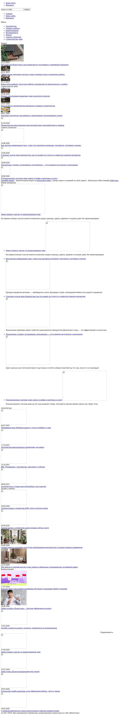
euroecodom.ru (27, 632)
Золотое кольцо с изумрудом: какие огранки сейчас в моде (25, 528)
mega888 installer (7, 180)
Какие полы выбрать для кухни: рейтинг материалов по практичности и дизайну (34, 84)
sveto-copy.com (84, 632)
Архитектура (11, 26)
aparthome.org (40, 630)
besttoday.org (16, 630)
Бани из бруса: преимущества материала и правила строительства (28, 106)
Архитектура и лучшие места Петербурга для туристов (23, 486)
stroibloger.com (95, 630)
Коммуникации (12, 30)
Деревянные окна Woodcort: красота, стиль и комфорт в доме (26, 428)
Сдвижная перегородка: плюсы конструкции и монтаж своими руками (30, 711)
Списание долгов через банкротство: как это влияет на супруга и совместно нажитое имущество (41, 155)
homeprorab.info (83, 630)
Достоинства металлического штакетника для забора (22, 447)
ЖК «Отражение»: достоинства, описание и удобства (23, 467)
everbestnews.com (71, 632)
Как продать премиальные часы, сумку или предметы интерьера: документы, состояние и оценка (41, 145)
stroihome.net (50, 632)
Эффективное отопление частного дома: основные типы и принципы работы (33, 74)
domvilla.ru (61, 630)
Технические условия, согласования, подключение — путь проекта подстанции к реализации (39, 165)
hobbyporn (114, 180)
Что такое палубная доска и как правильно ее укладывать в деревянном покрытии (34, 65)
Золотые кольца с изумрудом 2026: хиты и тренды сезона (24, 508)
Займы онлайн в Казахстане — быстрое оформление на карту (26, 608)
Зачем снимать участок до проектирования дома (20, 214)
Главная (9, 14)
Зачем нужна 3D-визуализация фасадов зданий (20, 672)
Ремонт (9, 35)
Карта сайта (10, 3)
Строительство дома (14, 39)
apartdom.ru (5, 630)
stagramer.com (38, 632)
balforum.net (95, 632)
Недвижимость (12, 33)
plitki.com (5, 632)
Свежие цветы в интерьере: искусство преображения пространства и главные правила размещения (41, 547)
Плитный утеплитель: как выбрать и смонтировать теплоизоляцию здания (31, 115)
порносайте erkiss (44, 180)
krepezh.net (106, 630)
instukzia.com (51, 630)
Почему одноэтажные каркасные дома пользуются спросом (25, 96)
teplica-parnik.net (27, 630)
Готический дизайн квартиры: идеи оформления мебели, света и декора (30, 691)
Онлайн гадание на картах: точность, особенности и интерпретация (29, 628)
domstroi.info (71, 630)
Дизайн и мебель (13, 28)
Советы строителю (13, 37)
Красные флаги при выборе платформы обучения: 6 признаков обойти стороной (34, 589)
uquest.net (59, 632)
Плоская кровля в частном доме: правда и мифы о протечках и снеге (29, 178)
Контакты (10, 5)
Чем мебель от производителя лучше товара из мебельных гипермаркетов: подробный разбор (39, 567)
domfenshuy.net (15, 632)
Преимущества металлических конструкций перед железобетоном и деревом (32, 125)
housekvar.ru (116, 630)
